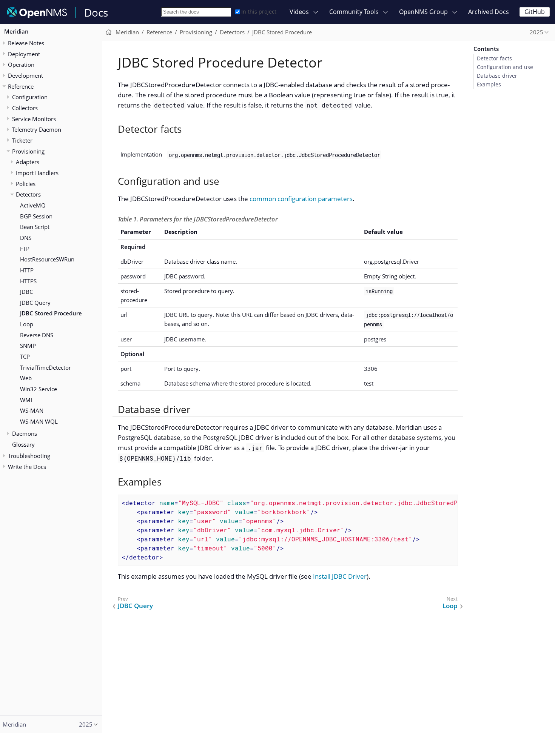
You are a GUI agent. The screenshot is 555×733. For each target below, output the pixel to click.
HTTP (27, 270)
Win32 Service (38, 389)
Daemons (24, 434)
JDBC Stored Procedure (51, 313)
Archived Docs (488, 12)
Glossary (23, 444)
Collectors (25, 108)
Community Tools (354, 12)
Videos (299, 12)
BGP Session (36, 216)
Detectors (28, 195)
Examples (489, 84)
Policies (25, 184)
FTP (24, 248)
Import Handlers (37, 173)
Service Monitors (34, 119)
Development (25, 75)
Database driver (497, 75)
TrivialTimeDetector (45, 367)
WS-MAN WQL (39, 421)
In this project (258, 11)
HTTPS (28, 281)
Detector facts (494, 58)
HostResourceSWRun (47, 259)
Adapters (27, 162)
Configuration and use (505, 67)
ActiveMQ (33, 205)
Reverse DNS (36, 335)
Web (26, 378)
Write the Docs (27, 467)
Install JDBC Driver (340, 576)
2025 (536, 32)
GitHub (534, 12)
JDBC (26, 292)
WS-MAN (31, 411)
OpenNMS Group (423, 12)
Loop (26, 324)
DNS (25, 238)
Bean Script (34, 227)
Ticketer (22, 140)
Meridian (16, 32)
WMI (26, 400)
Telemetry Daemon (36, 130)
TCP (25, 356)
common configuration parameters (301, 198)
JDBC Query (35, 302)
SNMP (28, 346)
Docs (96, 12)
